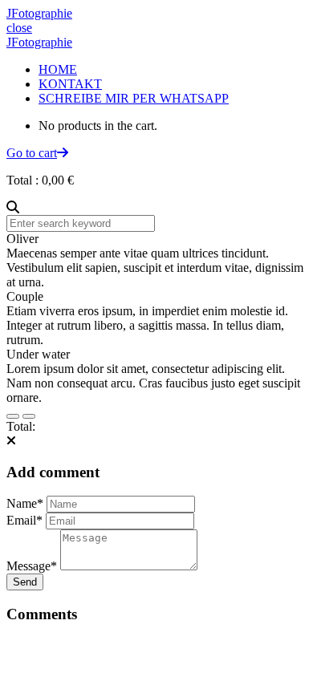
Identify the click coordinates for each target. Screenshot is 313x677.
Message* (31, 566)
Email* (24, 520)
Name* (24, 503)
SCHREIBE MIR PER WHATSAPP (134, 98)
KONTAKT (70, 84)
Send (25, 582)
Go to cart (31, 153)
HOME (58, 69)
